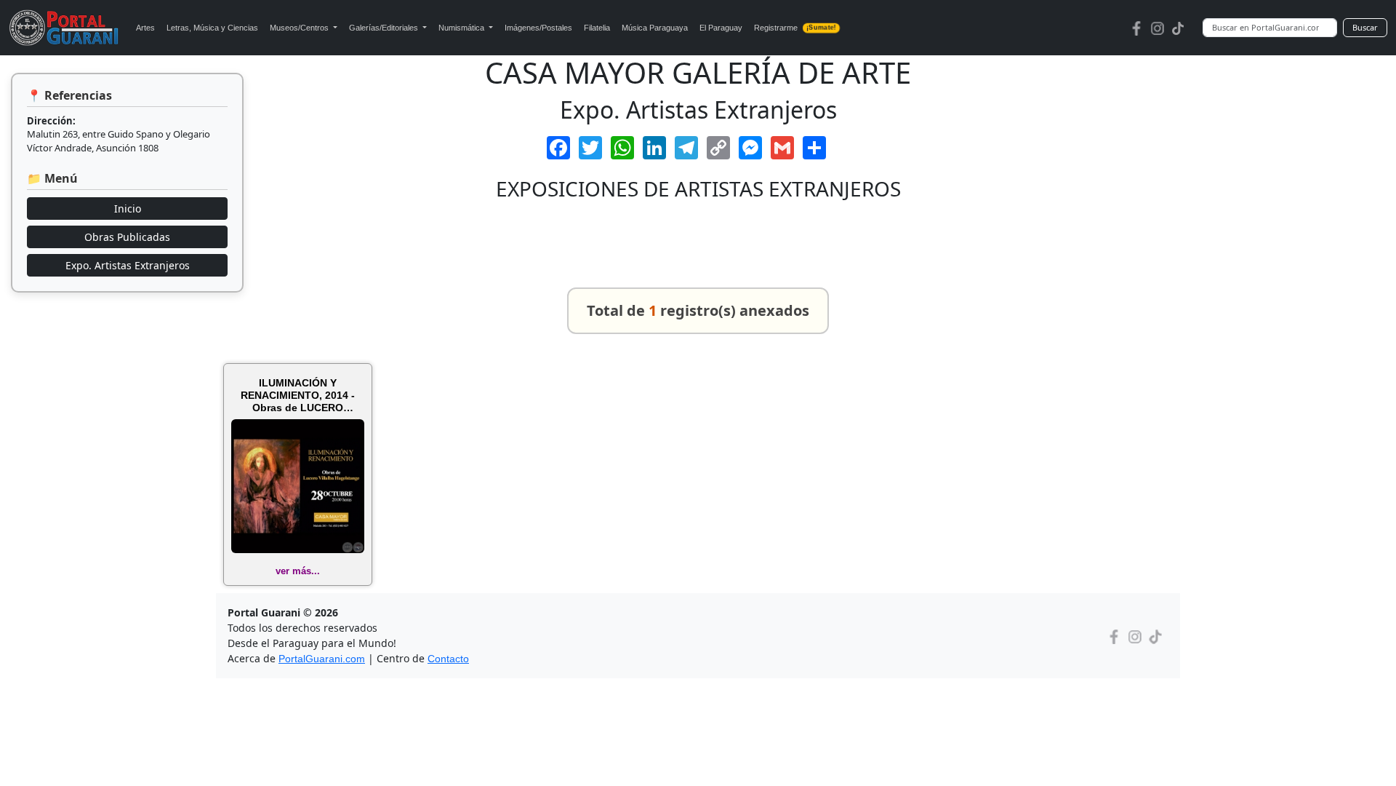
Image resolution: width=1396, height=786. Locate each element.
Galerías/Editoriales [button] (384, 27)
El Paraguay (720, 27)
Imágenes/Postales (538, 27)
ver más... (298, 570)
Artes (145, 27)
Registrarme (795, 27)
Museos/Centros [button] (300, 27)
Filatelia (597, 27)
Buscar (1365, 27)
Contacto (448, 658)
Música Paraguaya (655, 27)
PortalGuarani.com (321, 658)
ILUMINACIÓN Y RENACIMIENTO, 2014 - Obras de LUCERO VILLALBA (298, 395)
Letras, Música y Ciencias (212, 27)
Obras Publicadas (127, 237)
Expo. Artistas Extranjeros (127, 265)
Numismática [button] (462, 27)
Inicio (127, 208)
